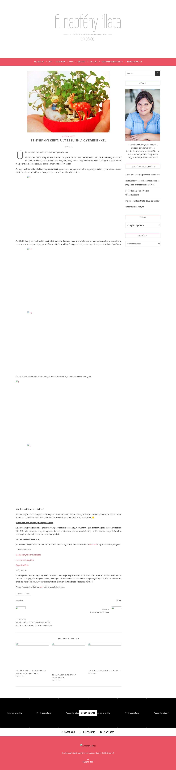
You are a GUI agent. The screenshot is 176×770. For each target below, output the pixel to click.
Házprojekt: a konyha (134, 206)
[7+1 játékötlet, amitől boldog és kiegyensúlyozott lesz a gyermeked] (21, 611)
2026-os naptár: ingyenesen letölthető (142, 174)
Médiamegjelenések (112, 61)
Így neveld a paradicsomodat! (104, 671)
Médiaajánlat (134, 61)
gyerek (65, 136)
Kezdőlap (39, 61)
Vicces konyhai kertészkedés (28, 554)
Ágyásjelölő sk (22, 565)
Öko (71, 61)
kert (72, 136)
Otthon (60, 61)
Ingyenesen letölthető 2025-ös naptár (142, 200)
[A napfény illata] (88, 745)
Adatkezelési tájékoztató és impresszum (79, 753)
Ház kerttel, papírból (25, 560)
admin (20, 600)
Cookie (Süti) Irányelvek (105, 753)
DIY (50, 61)
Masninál (93, 544)
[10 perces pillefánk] (116, 611)
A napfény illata (88, 21)
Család (93, 61)
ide (41, 587)
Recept (82, 61)
